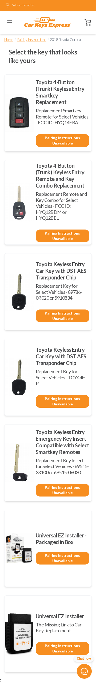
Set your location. (23, 5)
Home (8, 39)
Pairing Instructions (31, 39)
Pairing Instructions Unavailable (62, 140)
